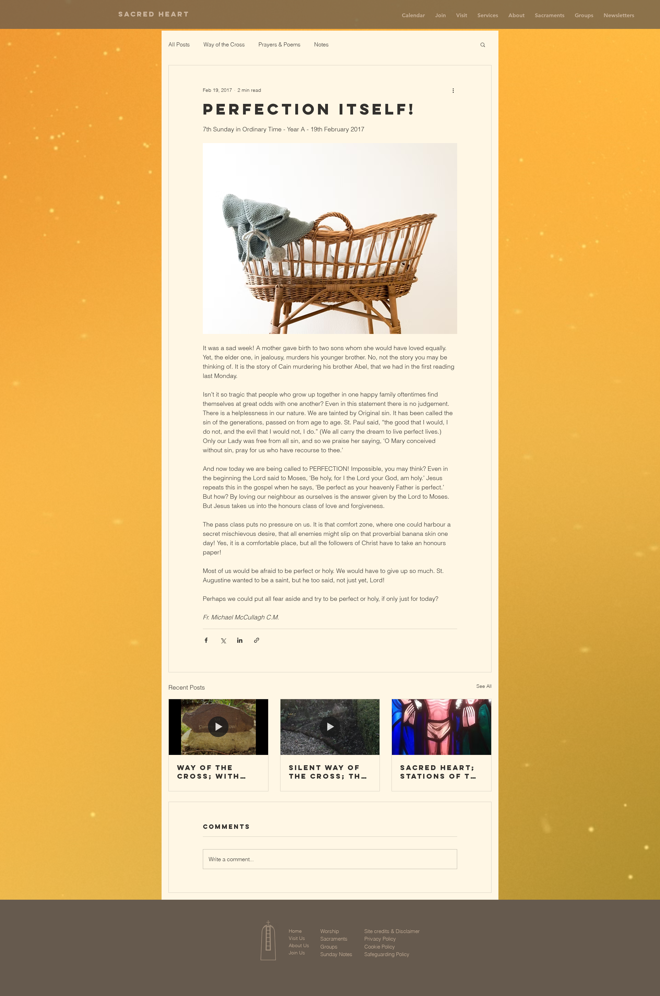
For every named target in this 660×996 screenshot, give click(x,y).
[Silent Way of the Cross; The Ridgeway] (330, 727)
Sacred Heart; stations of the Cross (441, 771)
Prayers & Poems (279, 44)
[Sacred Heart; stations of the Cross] (441, 727)
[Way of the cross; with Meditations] (218, 727)
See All (484, 686)
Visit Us (297, 938)
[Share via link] (256, 640)
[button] (440, 15)
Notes (321, 44)
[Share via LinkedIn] (239, 640)
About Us (299, 945)
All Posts (179, 44)
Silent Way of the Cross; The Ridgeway (328, 771)
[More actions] (453, 90)
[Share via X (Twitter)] (223, 640)
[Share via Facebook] (206, 640)
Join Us (297, 953)
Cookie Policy (379, 946)
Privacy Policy (380, 938)
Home (295, 931)
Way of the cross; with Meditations (208, 771)
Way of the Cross (224, 44)
